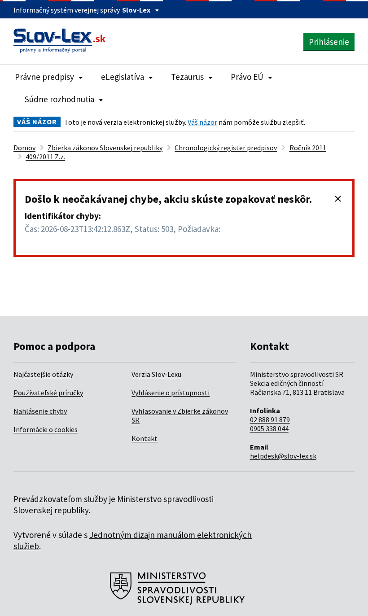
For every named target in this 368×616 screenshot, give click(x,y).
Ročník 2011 (307, 147)
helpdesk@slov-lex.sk (283, 455)
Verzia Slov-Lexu (156, 374)
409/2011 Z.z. (45, 156)
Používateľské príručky (48, 392)
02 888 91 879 (270, 419)
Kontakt (144, 438)
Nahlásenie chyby (40, 410)
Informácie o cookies (45, 429)
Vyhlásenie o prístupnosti (170, 392)
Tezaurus (187, 76)
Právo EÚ (247, 76)
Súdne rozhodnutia (59, 99)
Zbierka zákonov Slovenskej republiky (105, 147)
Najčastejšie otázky (43, 374)
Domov (24, 147)
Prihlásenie (329, 41)
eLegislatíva (122, 76)
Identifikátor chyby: (63, 215)
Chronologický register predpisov (226, 147)
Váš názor (202, 122)
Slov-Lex (136, 9)
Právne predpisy (44, 76)
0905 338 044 (269, 428)
